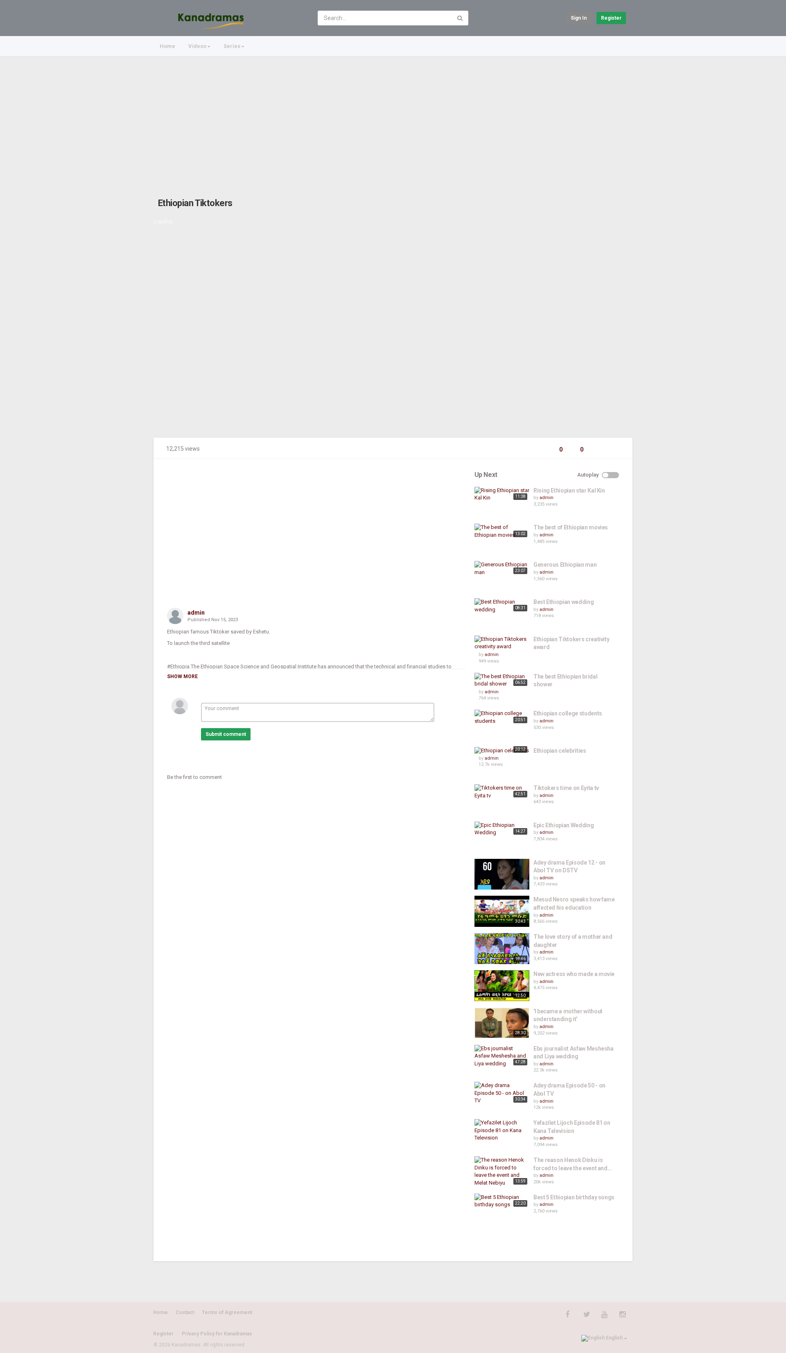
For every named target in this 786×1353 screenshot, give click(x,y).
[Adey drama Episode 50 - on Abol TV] (501, 1093)
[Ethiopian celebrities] (501, 751)
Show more (182, 676)
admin (196, 612)
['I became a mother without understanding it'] (501, 1023)
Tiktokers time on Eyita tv (566, 788)
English (614, 1338)
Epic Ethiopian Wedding (563, 825)
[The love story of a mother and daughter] (501, 948)
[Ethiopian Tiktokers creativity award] (501, 643)
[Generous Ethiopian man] (501, 568)
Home (167, 46)
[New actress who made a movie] (501, 985)
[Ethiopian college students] (501, 717)
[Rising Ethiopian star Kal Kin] (501, 494)
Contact (185, 1312)
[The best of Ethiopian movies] (501, 531)
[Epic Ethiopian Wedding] (501, 829)
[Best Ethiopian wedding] (501, 605)
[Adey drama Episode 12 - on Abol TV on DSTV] (501, 874)
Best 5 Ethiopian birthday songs (573, 1197)
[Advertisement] (393, 118)
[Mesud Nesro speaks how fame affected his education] (501, 911)
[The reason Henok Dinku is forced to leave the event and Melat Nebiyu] (501, 1171)
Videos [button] (197, 46)
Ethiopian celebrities (559, 750)
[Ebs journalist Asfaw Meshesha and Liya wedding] (501, 1056)
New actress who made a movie (573, 974)
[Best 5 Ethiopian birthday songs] (501, 1201)
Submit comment (226, 734)
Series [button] (232, 46)
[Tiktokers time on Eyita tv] (501, 791)
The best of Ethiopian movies (570, 527)
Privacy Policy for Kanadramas (217, 1334)
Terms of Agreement (227, 1312)
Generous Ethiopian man (564, 564)
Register (611, 18)
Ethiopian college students (567, 713)
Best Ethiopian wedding (563, 602)
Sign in (579, 18)
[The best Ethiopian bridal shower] (501, 680)
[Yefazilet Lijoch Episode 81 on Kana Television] (501, 1130)
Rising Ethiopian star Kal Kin (569, 490)
